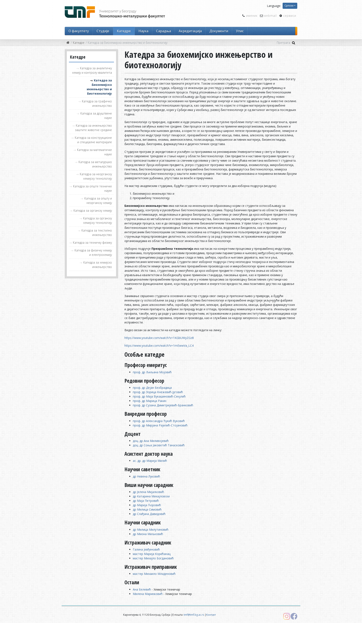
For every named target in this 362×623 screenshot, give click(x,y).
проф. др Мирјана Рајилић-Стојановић (160, 425)
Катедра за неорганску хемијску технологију (96, 176)
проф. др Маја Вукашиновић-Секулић (159, 396)
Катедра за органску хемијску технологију (97, 220)
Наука (143, 31)
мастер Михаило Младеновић (154, 574)
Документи (218, 31)
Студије (103, 31)
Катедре (124, 31)
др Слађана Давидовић (149, 514)
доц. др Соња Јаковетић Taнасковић (159, 445)
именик (251, 16)
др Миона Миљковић (148, 534)
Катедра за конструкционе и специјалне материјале (93, 140)
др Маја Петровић (146, 501)
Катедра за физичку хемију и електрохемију (93, 252)
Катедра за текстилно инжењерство (96, 232)
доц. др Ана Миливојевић (151, 441)
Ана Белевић (142, 589)
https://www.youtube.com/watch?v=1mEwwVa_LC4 (159, 346)
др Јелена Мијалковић (148, 492)
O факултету (79, 31)
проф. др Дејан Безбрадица (152, 388)
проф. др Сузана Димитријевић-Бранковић (163, 405)
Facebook (294, 616)
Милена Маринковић (148, 594)
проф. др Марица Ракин (149, 401)
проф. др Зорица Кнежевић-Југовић (158, 392)
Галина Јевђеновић (146, 549)
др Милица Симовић (147, 509)
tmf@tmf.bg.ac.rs (194, 615)
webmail (270, 16)
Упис (240, 31)
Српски (288, 5)
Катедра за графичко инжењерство (97, 103)
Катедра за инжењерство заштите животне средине (93, 128)
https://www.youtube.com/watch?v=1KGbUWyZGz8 (159, 338)
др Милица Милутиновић (150, 530)
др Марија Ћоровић (147, 505)
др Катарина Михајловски (151, 496)
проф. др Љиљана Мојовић (152, 372)
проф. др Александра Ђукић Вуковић (159, 421)
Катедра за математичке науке (94, 152)
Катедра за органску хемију (93, 210)
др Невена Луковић (146, 476)
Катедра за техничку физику (92, 243)
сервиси (289, 16)
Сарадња (163, 31)
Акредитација (190, 31)
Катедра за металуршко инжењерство (95, 164)
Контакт (211, 615)
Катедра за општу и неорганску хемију (98, 200)
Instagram (286, 616)
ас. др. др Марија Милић (150, 461)
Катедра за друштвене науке (96, 115)
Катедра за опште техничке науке (92, 188)
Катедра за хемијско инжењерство (97, 264)
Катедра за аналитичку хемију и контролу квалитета (92, 70)
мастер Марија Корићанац (152, 554)
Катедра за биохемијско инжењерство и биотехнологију (99, 86)
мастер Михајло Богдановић (153, 558)
